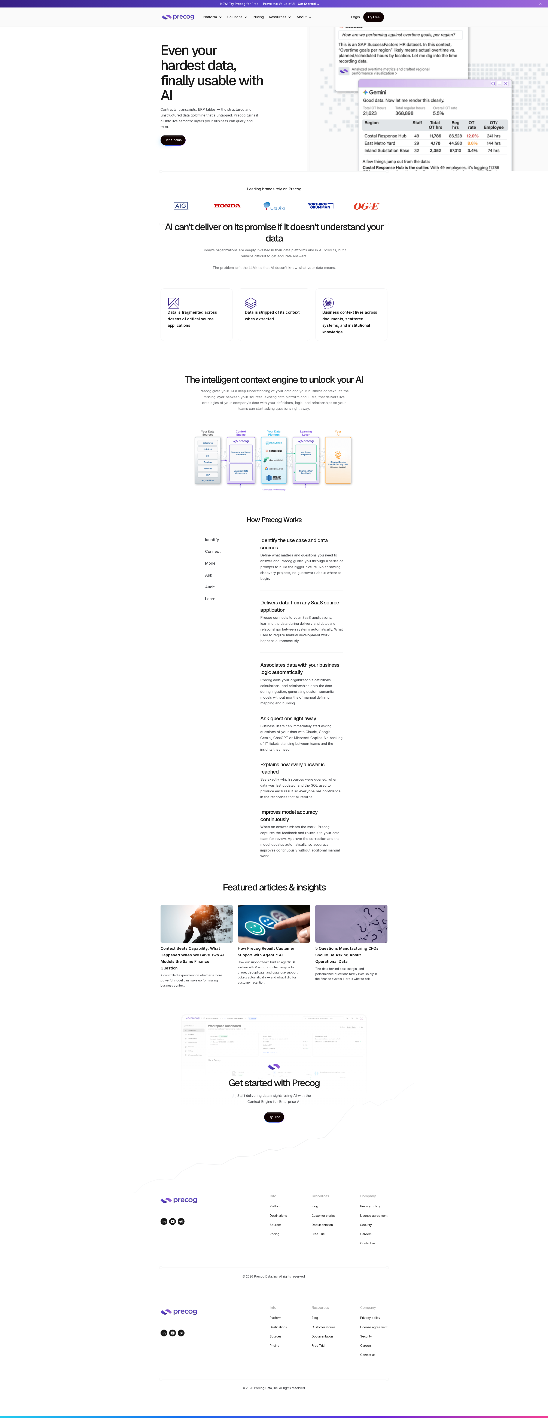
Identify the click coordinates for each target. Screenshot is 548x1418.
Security (366, 1225)
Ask (208, 575)
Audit (210, 587)
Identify (212, 539)
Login (355, 17)
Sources (275, 1225)
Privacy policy (370, 1206)
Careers (366, 1234)
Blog (315, 1206)
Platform (275, 1206)
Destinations (278, 1215)
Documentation (322, 1225)
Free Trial (318, 1234)
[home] (181, 17)
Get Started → (308, 4)
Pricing (258, 17)
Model (210, 563)
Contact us (367, 1243)
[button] (212, 17)
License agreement (373, 1215)
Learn (210, 598)
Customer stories (323, 1215)
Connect (213, 551)
